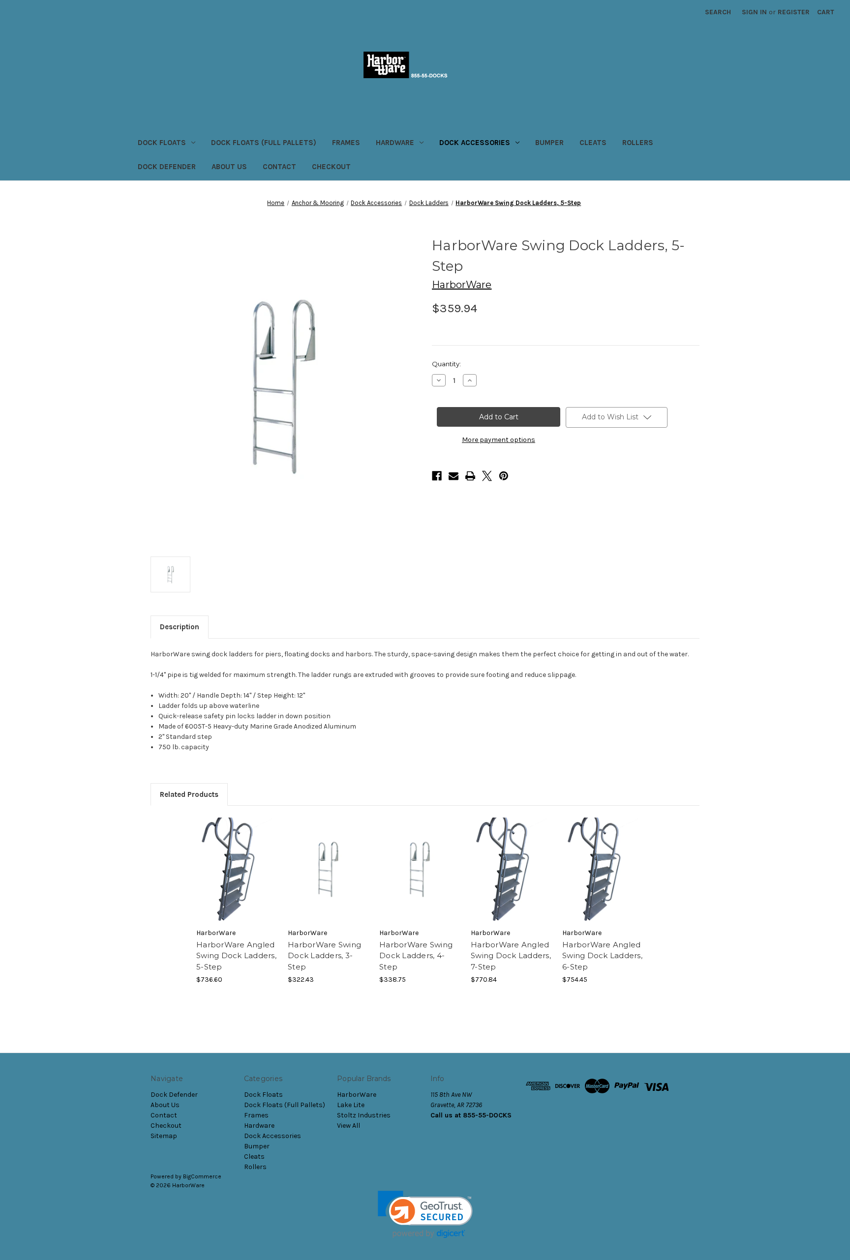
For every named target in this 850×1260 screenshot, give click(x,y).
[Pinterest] (504, 476)
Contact (279, 166)
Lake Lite (350, 1105)
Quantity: (446, 364)
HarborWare (356, 1094)
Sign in (754, 12)
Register (794, 12)
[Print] (470, 476)
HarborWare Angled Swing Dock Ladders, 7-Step (511, 955)
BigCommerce (202, 1176)
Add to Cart (236, 878)
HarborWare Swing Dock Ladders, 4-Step (416, 955)
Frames (346, 142)
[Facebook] (437, 476)
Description (179, 626)
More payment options (498, 440)
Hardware (395, 142)
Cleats (593, 142)
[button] (425, 1214)
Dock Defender (167, 166)
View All (348, 1125)
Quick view (236, 861)
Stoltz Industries (364, 1115)
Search (718, 12)
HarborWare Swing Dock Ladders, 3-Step (324, 955)
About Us (229, 166)
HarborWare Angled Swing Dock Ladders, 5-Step (236, 955)
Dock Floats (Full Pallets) (263, 142)
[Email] (453, 476)
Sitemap (164, 1136)
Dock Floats (162, 142)
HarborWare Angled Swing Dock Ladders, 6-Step (602, 955)
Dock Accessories (474, 142)
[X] (487, 476)
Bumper (549, 142)
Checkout (331, 166)
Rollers (637, 142)
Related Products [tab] (189, 794)
